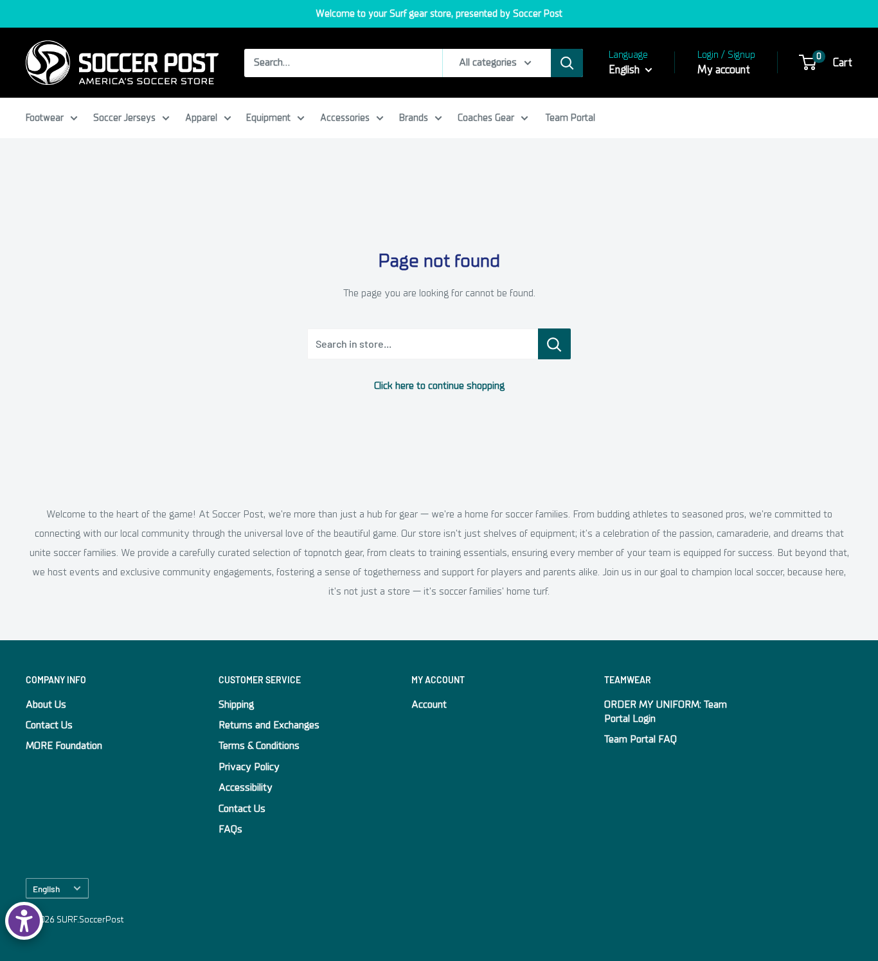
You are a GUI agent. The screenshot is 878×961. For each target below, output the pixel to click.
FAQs (230, 829)
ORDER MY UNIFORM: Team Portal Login (665, 711)
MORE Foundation (64, 745)
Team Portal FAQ (640, 739)
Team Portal (570, 117)
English (46, 888)
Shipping (236, 704)
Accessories (345, 117)
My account (723, 70)
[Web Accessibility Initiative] (24, 921)
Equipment (268, 117)
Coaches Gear (486, 117)
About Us (46, 704)
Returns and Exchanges (269, 725)
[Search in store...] (554, 343)
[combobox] (343, 63)
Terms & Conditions (259, 745)
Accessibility (246, 787)
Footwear (45, 117)
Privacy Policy (249, 767)
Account (429, 704)
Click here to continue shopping (439, 385)
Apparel (201, 117)
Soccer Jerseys (124, 117)
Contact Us (49, 725)
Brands (413, 117)
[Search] (567, 63)
